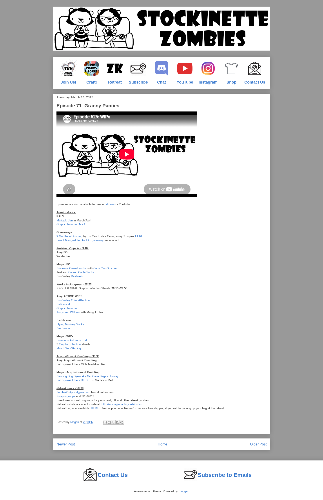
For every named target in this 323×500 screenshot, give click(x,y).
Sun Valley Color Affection (73, 300)
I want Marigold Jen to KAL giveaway (80, 240)
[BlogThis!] (109, 422)
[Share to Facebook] (117, 422)
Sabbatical (63, 304)
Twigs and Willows (68, 312)
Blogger (183, 491)
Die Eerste (63, 328)
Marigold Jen (64, 220)
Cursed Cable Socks (81, 272)
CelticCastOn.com (105, 268)
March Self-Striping (68, 348)
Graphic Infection (67, 308)
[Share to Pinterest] (122, 422)
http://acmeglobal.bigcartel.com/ (122, 404)
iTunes (110, 204)
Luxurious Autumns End (71, 340)
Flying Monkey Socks (70, 324)
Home (162, 444)
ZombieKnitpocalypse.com (73, 392)
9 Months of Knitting (69, 236)
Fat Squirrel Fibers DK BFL (73, 380)
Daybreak (77, 276)
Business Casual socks (71, 268)
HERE (139, 236)
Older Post (258, 444)
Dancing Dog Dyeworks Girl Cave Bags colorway (87, 376)
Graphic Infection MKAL (71, 224)
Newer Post (65, 444)
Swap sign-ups (65, 396)
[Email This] (105, 422)
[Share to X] (113, 422)
